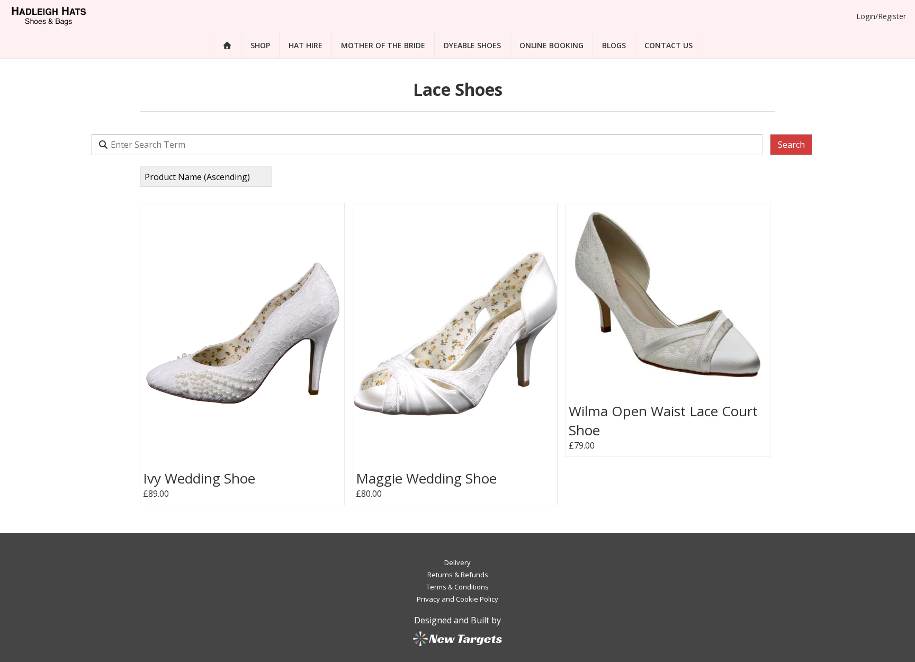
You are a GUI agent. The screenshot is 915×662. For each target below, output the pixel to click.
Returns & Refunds (457, 574)
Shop (260, 45)
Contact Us (668, 45)
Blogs (614, 45)
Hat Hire (305, 45)
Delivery (457, 562)
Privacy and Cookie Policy (457, 599)
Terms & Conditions (457, 587)
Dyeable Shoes (472, 45)
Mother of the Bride (383, 45)
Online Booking (551, 45)
